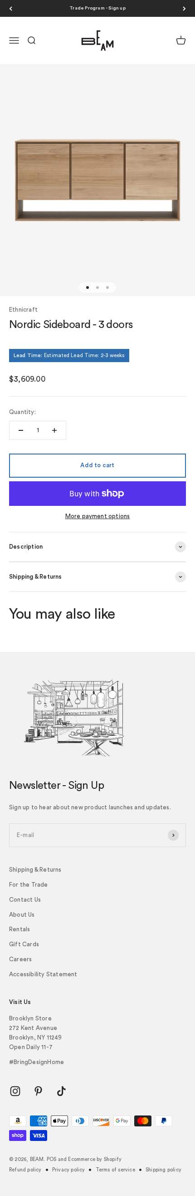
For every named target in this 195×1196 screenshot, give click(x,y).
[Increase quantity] (54, 430)
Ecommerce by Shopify (95, 1159)
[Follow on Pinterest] (38, 1091)
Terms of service (115, 1169)
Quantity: (22, 412)
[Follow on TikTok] (61, 1091)
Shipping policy (163, 1169)
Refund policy (25, 1169)
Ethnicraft (23, 310)
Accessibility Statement (43, 974)
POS (52, 1159)
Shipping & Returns (35, 870)
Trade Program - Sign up (97, 8)
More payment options (97, 516)
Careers (20, 959)
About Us (22, 915)
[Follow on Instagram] (15, 1091)
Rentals (19, 929)
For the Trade (28, 885)
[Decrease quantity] (21, 430)
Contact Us (25, 900)
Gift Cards (24, 944)
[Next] (184, 8)
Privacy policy (68, 1169)
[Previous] (10, 8)
